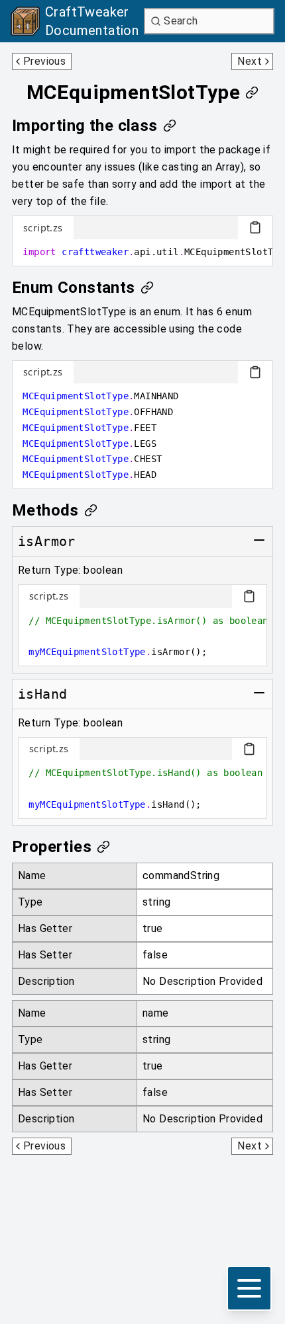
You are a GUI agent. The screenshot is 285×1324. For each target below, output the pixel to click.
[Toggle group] (259, 540)
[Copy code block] (255, 227)
